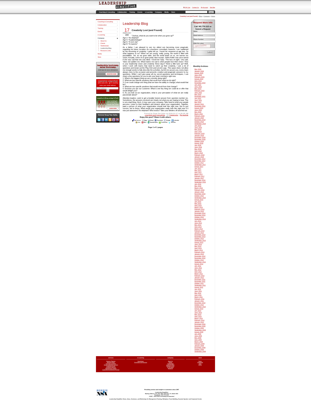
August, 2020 (198, 108)
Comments (173, 115)
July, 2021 (197, 98)
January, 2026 (199, 71)
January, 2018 (199, 157)
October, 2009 (199, 328)
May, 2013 (197, 246)
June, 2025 (198, 75)
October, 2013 (199, 238)
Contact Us (195, 7)
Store (99, 57)
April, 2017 (198, 172)
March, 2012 (198, 274)
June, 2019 (198, 127)
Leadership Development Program (110, 369)
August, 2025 (198, 73)
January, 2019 (199, 135)
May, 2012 (197, 270)
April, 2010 (198, 316)
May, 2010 (197, 314)
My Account (204, 7)
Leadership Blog (105, 48)
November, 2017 (199, 161)
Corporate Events (110, 366)
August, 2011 (198, 287)
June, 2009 (198, 336)
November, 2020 (199, 106)
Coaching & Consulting (105, 22)
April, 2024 (198, 81)
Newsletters (141, 361)
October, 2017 (199, 163)
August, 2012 (198, 264)
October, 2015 (199, 196)
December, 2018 (199, 137)
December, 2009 (199, 324)
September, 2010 (200, 307)
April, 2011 (198, 295)
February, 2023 (199, 91)
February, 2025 (199, 77)
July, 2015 (197, 202)
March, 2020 (198, 114)
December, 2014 (199, 213)
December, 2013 (199, 235)
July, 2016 (197, 184)
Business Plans (111, 362)
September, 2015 (200, 198)
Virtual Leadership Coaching (111, 365)
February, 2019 (199, 133)
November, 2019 (199, 120)
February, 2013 (199, 252)
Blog (200, 16)
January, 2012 (199, 277)
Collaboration (102, 25)
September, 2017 (200, 165)
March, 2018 (198, 153)
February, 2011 (199, 299)
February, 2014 (199, 231)
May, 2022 (197, 94)
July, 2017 (197, 168)
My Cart (187, 7)
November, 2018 (199, 139)
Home (213, 16)
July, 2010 (197, 311)
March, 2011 (198, 297)
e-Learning (101, 35)
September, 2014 (200, 219)
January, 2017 (199, 178)
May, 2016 (197, 186)
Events (100, 31)
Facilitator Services (111, 367)
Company (207, 16)
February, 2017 (199, 176)
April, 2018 (198, 151)
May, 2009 (197, 338)
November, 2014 (199, 215)
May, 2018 (197, 149)
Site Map (212, 7)
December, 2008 (199, 347)
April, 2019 (198, 131)
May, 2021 (197, 102)
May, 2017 (197, 170)
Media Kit (170, 368)
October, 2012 (199, 260)
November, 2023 (199, 83)
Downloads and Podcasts (140, 362)
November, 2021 (199, 96)
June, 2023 (198, 87)
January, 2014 (199, 233)
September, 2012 (200, 262)
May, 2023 (197, 89)
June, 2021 (198, 100)
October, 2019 (199, 122)
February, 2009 (199, 344)
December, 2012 (199, 256)
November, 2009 (199, 326)
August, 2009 (198, 332)
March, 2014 (198, 229)
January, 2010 (199, 322)
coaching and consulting (155, 115)
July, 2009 (197, 334)
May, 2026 (197, 69)
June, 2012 (198, 268)
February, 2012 (199, 276)
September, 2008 (200, 351)
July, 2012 (197, 266)
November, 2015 (199, 194)
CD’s (200, 363)
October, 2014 (199, 217)
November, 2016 (199, 180)
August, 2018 (198, 143)
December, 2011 (199, 279)
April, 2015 (198, 205)
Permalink (184, 115)
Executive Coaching (111, 363)
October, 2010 (199, 305)
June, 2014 (198, 223)
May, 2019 (197, 129)
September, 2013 (200, 240)
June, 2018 (198, 147)
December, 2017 (199, 159)
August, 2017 (198, 166)
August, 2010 (198, 309)
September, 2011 (200, 285)
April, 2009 (198, 340)
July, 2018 (197, 145)
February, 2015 (199, 209)
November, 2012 (199, 258)
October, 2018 (199, 141)
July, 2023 (197, 85)
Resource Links (105, 51)
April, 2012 (198, 272)
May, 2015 (197, 203)
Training (100, 28)
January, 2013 (199, 254)
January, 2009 (199, 346)
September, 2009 (200, 330)
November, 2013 (199, 237)
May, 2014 (197, 225)
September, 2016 (200, 182)
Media (100, 54)
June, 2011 (198, 291)
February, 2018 (199, 155)
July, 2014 (197, 221)
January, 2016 (199, 192)
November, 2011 (199, 281)
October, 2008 (199, 349)
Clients (102, 43)
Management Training (110, 368)
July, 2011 (197, 289)
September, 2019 (200, 124)
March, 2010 (198, 318)
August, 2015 (198, 200)
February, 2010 (199, 320)
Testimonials (104, 46)
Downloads (200, 362)
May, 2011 (197, 293)
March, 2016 (198, 188)
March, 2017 (198, 174)
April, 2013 (198, 248)
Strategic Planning (110, 361)
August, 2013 (198, 242)
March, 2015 (198, 207)
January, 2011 (199, 301)
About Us (103, 41)
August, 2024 (198, 79)
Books (200, 361)
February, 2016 (199, 190)
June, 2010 (198, 312)
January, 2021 (199, 104)
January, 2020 (199, 118)
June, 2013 (198, 244)
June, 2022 (198, 92)
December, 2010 (199, 303)
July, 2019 (197, 126)
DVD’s (200, 365)
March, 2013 (198, 250)
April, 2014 (198, 227)
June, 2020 (198, 110)
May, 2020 (197, 112)
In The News (170, 367)
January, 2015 (199, 211)
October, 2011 (199, 283)
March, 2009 (198, 342)
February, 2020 (199, 116)
